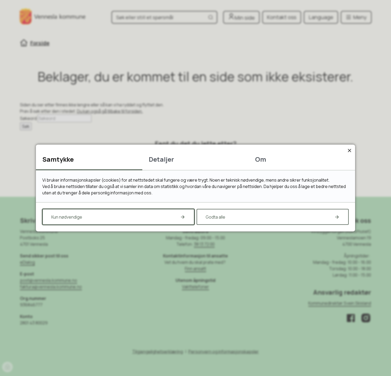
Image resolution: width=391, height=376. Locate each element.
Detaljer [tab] (161, 159)
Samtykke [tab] (58, 159)
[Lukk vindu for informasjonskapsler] (349, 150)
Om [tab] (260, 159)
